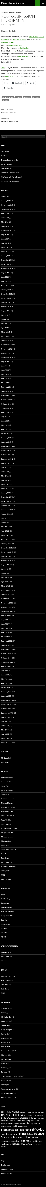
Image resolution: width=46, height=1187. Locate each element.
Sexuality (21, 1137)
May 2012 (4, 476)
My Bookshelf (6, 758)
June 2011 (5, 522)
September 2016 (7, 268)
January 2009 (6, 645)
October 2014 (6, 353)
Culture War (5, 1025)
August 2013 (5, 412)
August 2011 (5, 514)
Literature (24, 1126)
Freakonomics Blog (8, 807)
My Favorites (6, 1059)
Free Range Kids (7, 811)
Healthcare (5, 1038)
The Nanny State (7, 1093)
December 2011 (7, 497)
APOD (3, 895)
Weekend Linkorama (9, 111)
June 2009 (5, 624)
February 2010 (6, 590)
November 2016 (7, 264)
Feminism (4, 1121)
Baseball (6, 1114)
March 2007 (5, 738)
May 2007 (4, 730)
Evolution (41, 1118)
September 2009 (7, 611)
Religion (36, 97)
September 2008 (7, 662)
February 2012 (6, 489)
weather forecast (19, 39)
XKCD (3, 937)
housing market (7, 42)
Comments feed (7, 1169)
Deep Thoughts (6, 1030)
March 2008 (5, 687)
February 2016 (6, 285)
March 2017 (5, 247)
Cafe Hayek (5, 794)
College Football (32, 1115)
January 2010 (6, 594)
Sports (5, 100)
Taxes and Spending (8, 1089)
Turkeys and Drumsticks (10, 181)
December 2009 (7, 599)
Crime (41, 1115)
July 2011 (4, 518)
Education (24, 1118)
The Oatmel (5, 924)
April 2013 (5, 429)
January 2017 (6, 256)
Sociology (16, 1141)
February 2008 (6, 692)
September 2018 (7, 209)
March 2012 (5, 484)
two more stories (25, 56)
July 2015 (4, 315)
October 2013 (6, 404)
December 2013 (7, 395)
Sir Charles (24, 48)
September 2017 (7, 230)
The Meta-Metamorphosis (10, 173)
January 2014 (6, 391)
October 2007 (6, 709)
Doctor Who (6, 1118)
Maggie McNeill (7, 833)
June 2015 (5, 319)
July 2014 (4, 366)
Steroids (38, 1141)
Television (17, 1143)
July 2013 (4, 417)
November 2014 (7, 349)
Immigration (5, 1047)
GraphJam (5, 903)
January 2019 (6, 201)
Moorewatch (6, 841)
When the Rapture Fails (9, 119)
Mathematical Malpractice (17, 1129)
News (3, 1063)
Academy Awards (27, 1112)
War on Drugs (27, 1144)
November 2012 (7, 450)
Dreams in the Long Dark (10, 160)
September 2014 (7, 357)
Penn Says (4, 854)
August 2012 (5, 463)
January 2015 (6, 340)
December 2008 (7, 649)
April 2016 (5, 281)
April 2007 (5, 734)
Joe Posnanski (6, 824)
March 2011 (5, 535)
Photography (11, 1134)
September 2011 (7, 510)
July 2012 (4, 467)
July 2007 (4, 721)
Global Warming (23, 1120)
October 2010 (6, 556)
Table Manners (6, 168)
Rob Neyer (5, 989)
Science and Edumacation (10, 1076)
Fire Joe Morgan (7, 803)
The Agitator (5, 871)
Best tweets (33, 37)
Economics (15, 1118)
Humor (11, 12)
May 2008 (4, 679)
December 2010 (7, 548)
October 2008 (6, 658)
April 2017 (5, 243)
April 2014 (5, 379)
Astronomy (40, 1112)
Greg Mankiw (6, 820)
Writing (3, 1146)
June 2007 (5, 726)
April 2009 (5, 632)
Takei (14, 51)
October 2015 (6, 302)
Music (3, 1134)
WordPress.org (6, 1173)
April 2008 (5, 683)
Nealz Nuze (5, 845)
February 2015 (6, 336)
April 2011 (5, 531)
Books (3, 1013)
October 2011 (6, 505)
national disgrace (15, 45)
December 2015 (7, 294)
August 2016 (5, 273)
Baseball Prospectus (8, 976)
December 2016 (7, 260)
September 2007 (7, 713)
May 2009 (4, 628)
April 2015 (5, 328)
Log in (3, 1161)
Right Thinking (6, 862)
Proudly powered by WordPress (11, 1184)
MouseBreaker (6, 907)
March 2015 (5, 332)
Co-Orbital (5, 151)
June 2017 (5, 239)
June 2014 (5, 370)
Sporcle (4, 920)
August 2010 (5, 565)
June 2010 (5, 573)
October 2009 (6, 607)
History (29, 1123)
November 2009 (7, 603)
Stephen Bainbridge (8, 866)
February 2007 (6, 743)
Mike (13, 25)
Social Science (5, 1141)
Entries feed (5, 1165)
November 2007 (7, 704)
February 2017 (6, 252)
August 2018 (5, 213)
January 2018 (6, 226)
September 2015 (7, 307)
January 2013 (6, 442)
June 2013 (5, 421)
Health (12, 1123)
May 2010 (4, 577)
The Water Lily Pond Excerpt (11, 177)
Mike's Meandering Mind (12, 3)
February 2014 (6, 387)
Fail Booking (5, 899)
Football (12, 1120)
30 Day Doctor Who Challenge (11, 1112)
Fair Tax (4, 1034)
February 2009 (6, 641)
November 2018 (7, 205)
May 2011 (4, 527)
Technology (6, 1144)
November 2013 (7, 400)
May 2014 (4, 374)
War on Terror (6, 1097)
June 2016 (5, 277)
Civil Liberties (6, 1017)
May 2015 (4, 323)
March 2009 (5, 637)
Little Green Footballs (9, 828)
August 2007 (5, 717)
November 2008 (7, 654)
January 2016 (6, 290)
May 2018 (4, 222)
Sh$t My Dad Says (7, 911)
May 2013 (4, 425)
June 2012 (5, 472)
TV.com (4, 933)
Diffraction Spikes (7, 799)
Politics (18, 12)
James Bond (5, 1126)
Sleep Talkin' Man (7, 916)
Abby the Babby (7, 778)
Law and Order (6, 1051)
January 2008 (6, 696)
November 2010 (7, 552)
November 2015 (7, 298)
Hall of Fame (5, 1123)
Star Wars (32, 1141)
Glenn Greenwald (7, 816)
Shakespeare (32, 1137)
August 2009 (5, 616)
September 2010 (7, 561)
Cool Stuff (5, 1021)
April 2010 (5, 582)
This (3, 68)
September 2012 (7, 459)
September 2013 (7, 408)
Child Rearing (8, 97)
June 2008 (5, 675)
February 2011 (6, 539)
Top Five (4, 928)
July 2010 (4, 569)
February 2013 (6, 438)
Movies (3, 1055)
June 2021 (5, 197)
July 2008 (4, 671)
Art (34, 1112)
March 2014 (5, 383)
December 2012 (7, 446)
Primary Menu (43, 3)
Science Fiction (9, 1137)
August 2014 (5, 362)
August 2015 (5, 311)
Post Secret (5, 762)
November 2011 (7, 501)
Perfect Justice (6, 164)
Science (39, 1133)
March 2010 (5, 586)
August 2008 (5, 666)
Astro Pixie (5, 786)
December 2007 (7, 700)
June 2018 (5, 218)
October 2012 (6, 455)
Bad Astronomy (7, 790)
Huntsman (9, 76)
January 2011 (6, 544)
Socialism (4, 1080)
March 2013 (5, 434)
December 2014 (7, 345)
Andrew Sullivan (7, 782)
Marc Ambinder (7, 837)
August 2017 (5, 235)
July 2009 (4, 620)
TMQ (3, 875)
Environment (33, 1118)
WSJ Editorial (6, 879)
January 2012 (6, 493)
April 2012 (5, 480)
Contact (4, 156)
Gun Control (34, 1121)
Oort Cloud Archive (8, 850)
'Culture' (4, 12)
